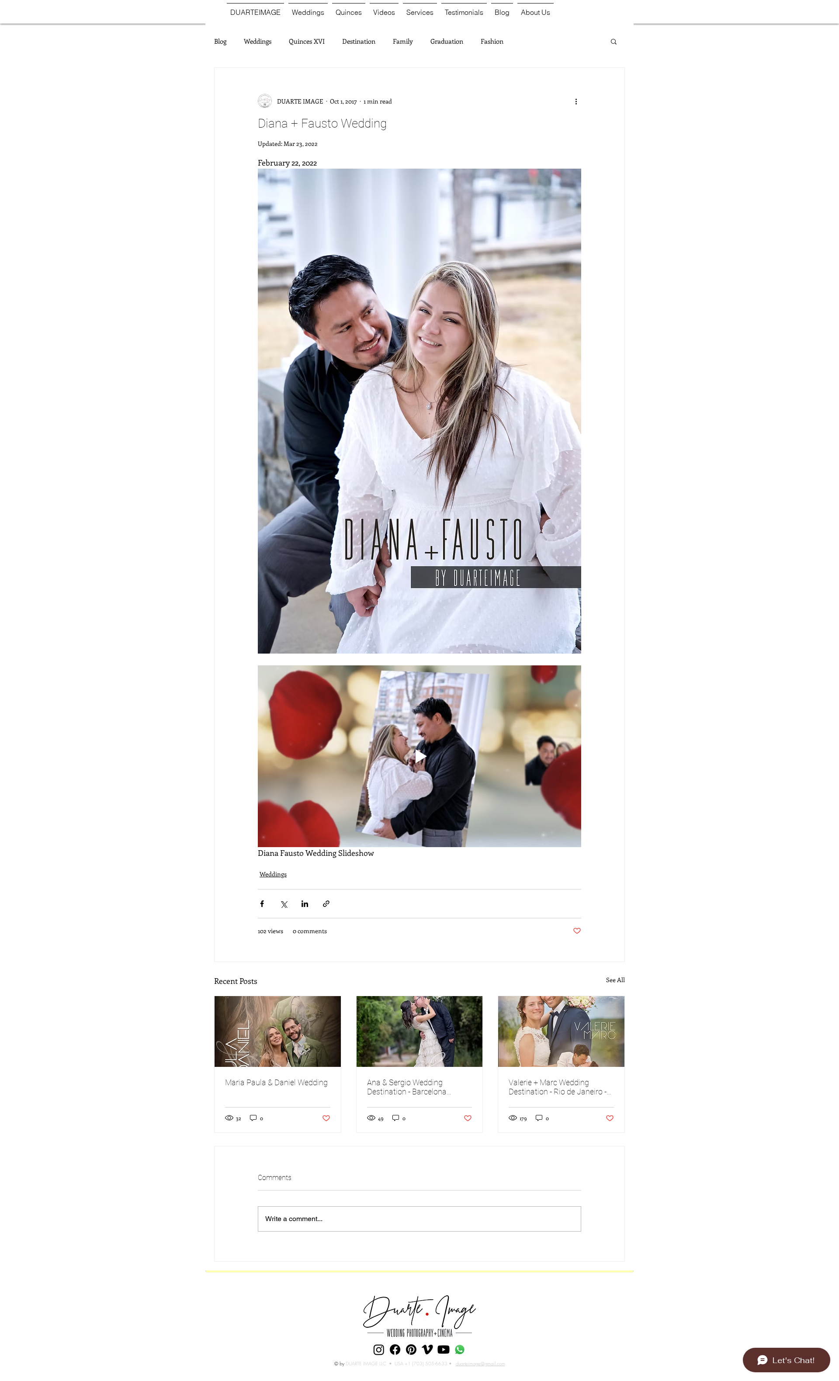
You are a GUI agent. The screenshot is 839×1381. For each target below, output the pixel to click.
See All (615, 980)
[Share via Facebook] (262, 904)
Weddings (257, 41)
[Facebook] (395, 1350)
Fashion (492, 41)
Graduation (446, 41)
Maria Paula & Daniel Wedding (276, 1082)
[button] (614, 41)
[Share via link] (326, 904)
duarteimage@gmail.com (480, 1363)
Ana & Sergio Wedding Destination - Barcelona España (407, 1087)
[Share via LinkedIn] (305, 904)
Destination (358, 41)
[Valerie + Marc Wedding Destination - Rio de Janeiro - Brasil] (561, 1031)
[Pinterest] (411, 1350)
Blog (220, 41)
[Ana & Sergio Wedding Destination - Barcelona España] (420, 1031)
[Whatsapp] (460, 1350)
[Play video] (419, 756)
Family (403, 41)
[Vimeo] (427, 1350)
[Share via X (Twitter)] (283, 904)
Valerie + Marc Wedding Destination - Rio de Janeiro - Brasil (558, 1087)
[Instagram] (379, 1350)
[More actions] (576, 101)
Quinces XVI (307, 41)
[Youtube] (444, 1350)
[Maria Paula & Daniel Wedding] (278, 1031)
